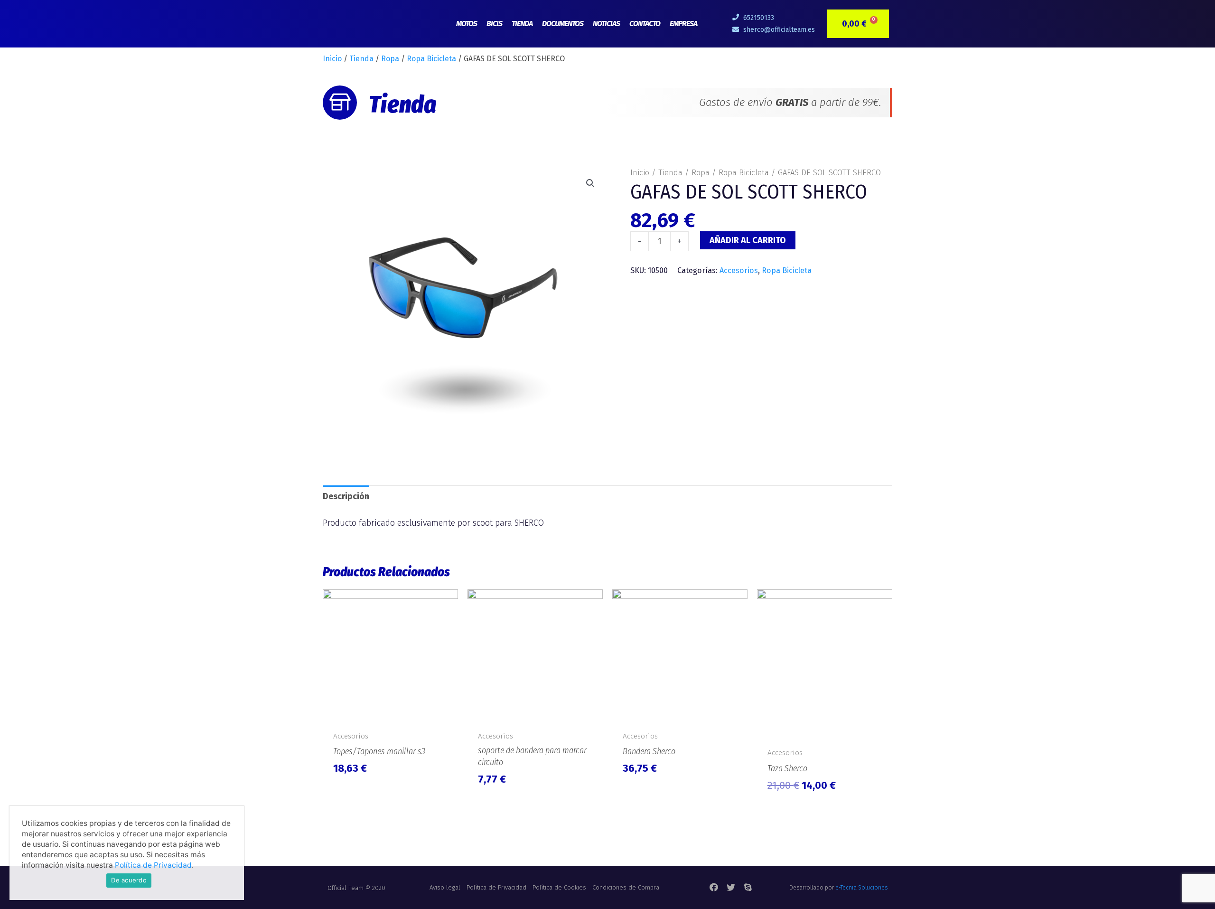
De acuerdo (129, 880)
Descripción (346, 496)
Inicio (332, 58)
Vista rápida (390, 714)
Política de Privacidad (153, 865)
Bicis (494, 23)
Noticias (606, 23)
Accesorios (739, 270)
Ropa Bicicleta (431, 58)
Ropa (390, 58)
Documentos (562, 23)
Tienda (522, 23)
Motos (466, 23)
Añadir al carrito (748, 240)
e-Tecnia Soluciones (861, 887)
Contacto (644, 23)
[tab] (346, 496)
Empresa (683, 23)
